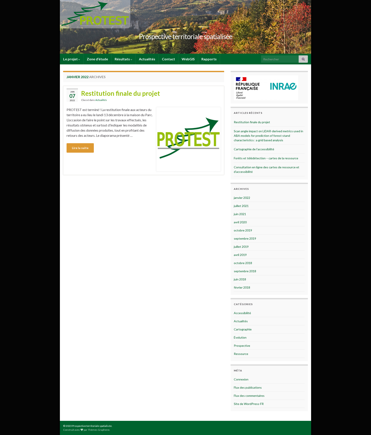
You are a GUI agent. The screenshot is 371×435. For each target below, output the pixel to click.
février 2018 (242, 287)
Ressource (241, 354)
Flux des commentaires (249, 395)
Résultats (123, 59)
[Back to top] (361, 425)
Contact (168, 59)
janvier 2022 (242, 197)
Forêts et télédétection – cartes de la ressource (266, 158)
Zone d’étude (97, 59)
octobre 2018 (243, 263)
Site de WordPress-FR (249, 404)
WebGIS (188, 59)
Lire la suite (80, 148)
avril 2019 (240, 255)
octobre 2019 (243, 230)
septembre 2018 (245, 271)
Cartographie (243, 329)
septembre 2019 (245, 238)
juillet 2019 (241, 246)
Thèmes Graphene (98, 429)
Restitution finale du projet (120, 93)
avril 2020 (240, 222)
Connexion (241, 379)
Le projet (70, 59)
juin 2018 (240, 279)
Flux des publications (248, 387)
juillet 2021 (241, 206)
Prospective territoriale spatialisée (185, 36)
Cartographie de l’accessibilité (254, 149)
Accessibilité (242, 313)
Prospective (242, 345)
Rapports (209, 59)
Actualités (147, 59)
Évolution (240, 337)
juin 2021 (240, 214)
